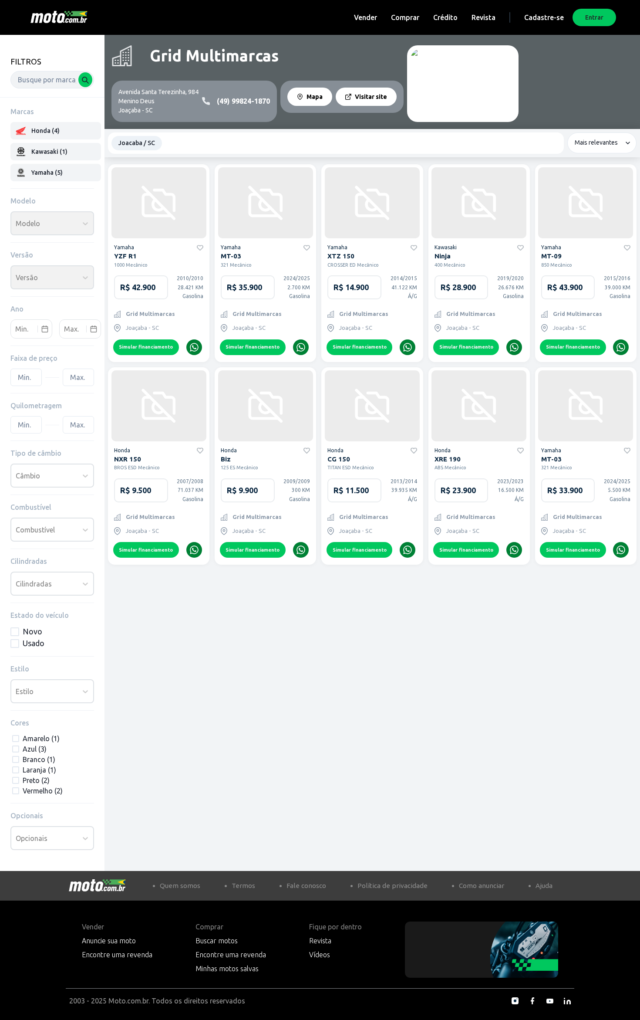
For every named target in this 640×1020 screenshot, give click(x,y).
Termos (243, 885)
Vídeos (319, 955)
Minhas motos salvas (227, 969)
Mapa (315, 96)
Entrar (594, 17)
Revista (483, 17)
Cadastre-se (544, 17)
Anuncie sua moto (109, 941)
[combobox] (52, 79)
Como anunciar (481, 885)
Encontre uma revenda (117, 955)
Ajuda (544, 885)
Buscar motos (216, 941)
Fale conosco (306, 885)
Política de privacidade (392, 885)
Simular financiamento (146, 346)
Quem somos (180, 885)
